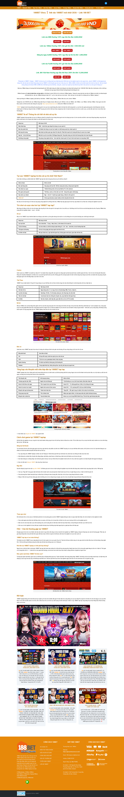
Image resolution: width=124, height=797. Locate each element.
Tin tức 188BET (100, 8)
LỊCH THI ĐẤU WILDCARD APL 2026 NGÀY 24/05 (31, 706)
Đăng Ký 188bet (27, 8)
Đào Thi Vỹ (74, 761)
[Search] (106, 3)
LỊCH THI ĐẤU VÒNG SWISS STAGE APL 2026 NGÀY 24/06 (31, 666)
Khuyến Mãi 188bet (78, 8)
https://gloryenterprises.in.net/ (71, 751)
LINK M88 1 (57, 41)
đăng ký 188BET (31, 462)
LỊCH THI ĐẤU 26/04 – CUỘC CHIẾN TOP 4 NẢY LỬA (93, 706)
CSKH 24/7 (21, 198)
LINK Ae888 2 (67, 59)
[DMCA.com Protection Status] (21, 793)
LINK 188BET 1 (56, 50)
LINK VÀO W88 (67, 32)
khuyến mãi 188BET (30, 433)
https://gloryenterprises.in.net (49, 103)
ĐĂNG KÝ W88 (56, 32)
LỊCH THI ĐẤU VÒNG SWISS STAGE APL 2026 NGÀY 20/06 (62, 666)
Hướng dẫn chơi (89, 8)
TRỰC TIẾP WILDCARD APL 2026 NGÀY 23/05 (62, 705)
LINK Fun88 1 (57, 68)
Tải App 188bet (67, 8)
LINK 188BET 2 (67, 50)
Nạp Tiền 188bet (37, 8)
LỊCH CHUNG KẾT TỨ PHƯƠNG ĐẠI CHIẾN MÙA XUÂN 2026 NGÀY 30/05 (93, 666)
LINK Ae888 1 (57, 59)
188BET (19, 8)
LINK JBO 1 (57, 77)
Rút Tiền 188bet (48, 8)
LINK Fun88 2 (67, 68)
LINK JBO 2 (66, 77)
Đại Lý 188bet (57, 8)
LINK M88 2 (66, 41)
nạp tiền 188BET (37, 468)
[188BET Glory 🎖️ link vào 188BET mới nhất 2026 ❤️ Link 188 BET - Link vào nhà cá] (31, 3)
